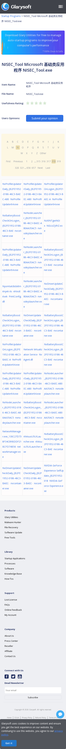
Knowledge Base (13, 573)
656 (29, 167)
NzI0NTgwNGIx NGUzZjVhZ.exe (53, 225)
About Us (9, 635)
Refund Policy (40, 717)
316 (43, 161)
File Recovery (11, 527)
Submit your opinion (45, 118)
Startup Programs (11, 16)
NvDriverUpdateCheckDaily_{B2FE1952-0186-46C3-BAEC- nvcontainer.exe (53, 294)
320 (17, 167)
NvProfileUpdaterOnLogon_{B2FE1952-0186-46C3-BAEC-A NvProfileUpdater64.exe (53, 194)
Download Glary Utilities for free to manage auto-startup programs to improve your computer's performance (34, 43)
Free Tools (10, 537)
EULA (17, 717)
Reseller (9, 646)
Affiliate (8, 651)
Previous (18, 161)
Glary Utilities (11, 517)
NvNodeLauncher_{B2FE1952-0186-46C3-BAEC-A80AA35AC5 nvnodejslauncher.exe (54, 383)
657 (34, 167)
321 (22, 167)
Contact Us (10, 656)
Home (9, 717)
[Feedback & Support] (60, 714)
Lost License (11, 599)
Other (43, 153)
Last (48, 167)
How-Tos (9, 578)
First (8, 161)
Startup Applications (15, 558)
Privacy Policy (27, 717)
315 (38, 161)
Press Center (11, 640)
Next (40, 167)
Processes (10, 563)
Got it (8, 743)
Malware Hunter (13, 522)
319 (59, 161)
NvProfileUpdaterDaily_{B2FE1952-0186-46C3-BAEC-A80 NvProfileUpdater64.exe (11, 194)
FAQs (7, 604)
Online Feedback (13, 609)
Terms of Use (54, 717)
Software (9, 568)
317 (49, 161)
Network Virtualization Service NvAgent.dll (33, 354)
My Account (10, 614)
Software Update (13, 532)
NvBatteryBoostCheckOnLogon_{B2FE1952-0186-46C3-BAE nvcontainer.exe (11, 225)
